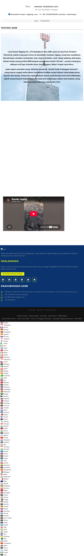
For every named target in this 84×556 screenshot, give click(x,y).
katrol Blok (78, 318)
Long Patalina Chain (8, 318)
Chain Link (34, 318)
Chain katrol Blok (23, 318)
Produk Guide (22, 316)
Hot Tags (43, 316)
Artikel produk (33, 316)
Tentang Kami (45, 21)
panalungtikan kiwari (13, 274)
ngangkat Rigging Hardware (63, 318)
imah (36, 21)
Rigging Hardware (45, 318)
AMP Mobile (62, 316)
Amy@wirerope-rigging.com (14, 297)
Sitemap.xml (52, 316)
